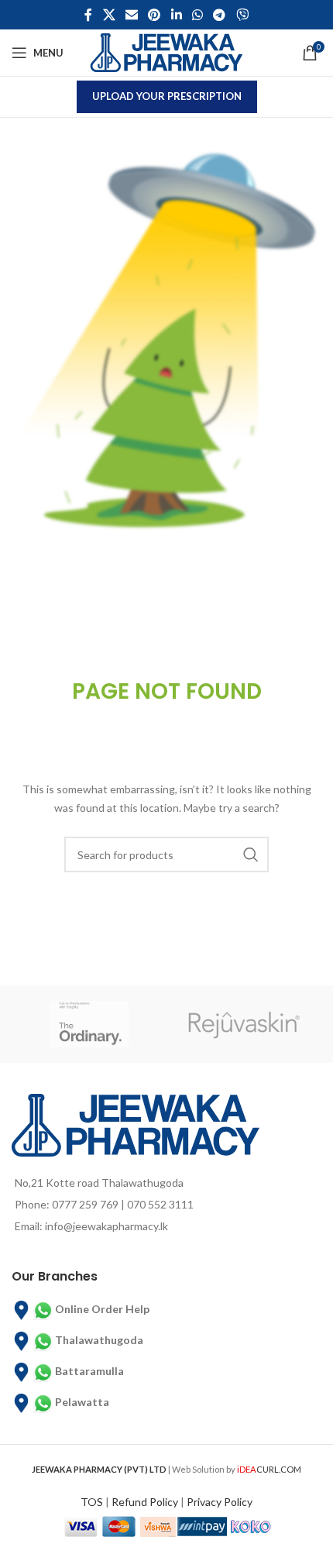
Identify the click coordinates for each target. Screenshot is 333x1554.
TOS (92, 1501)
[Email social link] (131, 14)
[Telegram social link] (219, 14)
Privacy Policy (219, 1501)
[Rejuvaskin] (243, 1024)
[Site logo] (166, 51)
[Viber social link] (242, 14)
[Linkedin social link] (176, 14)
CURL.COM (269, 1469)
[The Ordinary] (89, 1024)
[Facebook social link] (89, 14)
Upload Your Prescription (167, 96)
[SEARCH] (251, 854)
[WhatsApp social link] (197, 14)
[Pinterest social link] (154, 14)
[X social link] (109, 14)
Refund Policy (145, 1501)
